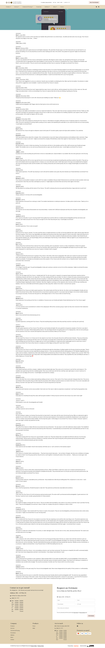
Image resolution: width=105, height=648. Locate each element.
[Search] (99, 7)
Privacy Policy (76, 612)
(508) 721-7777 (67, 2)
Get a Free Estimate (94, 2)
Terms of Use (41, 645)
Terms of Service (82, 612)
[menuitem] (8, 7)
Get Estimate (91, 615)
